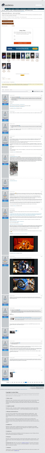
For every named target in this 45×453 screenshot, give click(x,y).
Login (42, 0)
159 (14, 382)
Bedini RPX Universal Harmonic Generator (18, 10)
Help (26, 385)
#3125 (41, 155)
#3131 (41, 308)
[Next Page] (39, 91)
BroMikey (5, 98)
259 (36, 382)
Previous (8, 382)
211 (30, 382)
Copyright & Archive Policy (23, 389)
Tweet (5, 104)
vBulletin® (40, 387)
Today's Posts (3, 10)
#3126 (41, 179)
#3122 (41, 111)
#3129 (41, 256)
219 (34, 382)
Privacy (33, 385)
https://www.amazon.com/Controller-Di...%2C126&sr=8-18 (17, 104)
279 (39, 382)
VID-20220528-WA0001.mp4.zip (14, 156)
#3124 (41, 136)
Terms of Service (37, 385)
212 (32, 382)
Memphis (5, 158)
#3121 (41, 95)
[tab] (3, 89)
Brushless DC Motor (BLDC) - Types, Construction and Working (23, 317)
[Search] (43, 5)
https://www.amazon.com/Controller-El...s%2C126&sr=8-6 (17, 106)
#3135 (41, 370)
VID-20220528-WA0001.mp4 (13, 180)
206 (19, 382)
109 (12, 382)
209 (25, 382)
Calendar (11, 10)
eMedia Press (22, 11)
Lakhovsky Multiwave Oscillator (29, 10)
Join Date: (4, 101)
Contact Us (29, 385)
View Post (19, 125)
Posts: (4, 102)
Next (41, 382)
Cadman (5, 139)
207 (21, 382)
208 (23, 382)
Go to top (41, 385)
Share (5, 103)
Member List (7, 10)
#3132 (41, 328)
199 (16, 382)
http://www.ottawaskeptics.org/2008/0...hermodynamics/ (17, 221)
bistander (5, 127)
